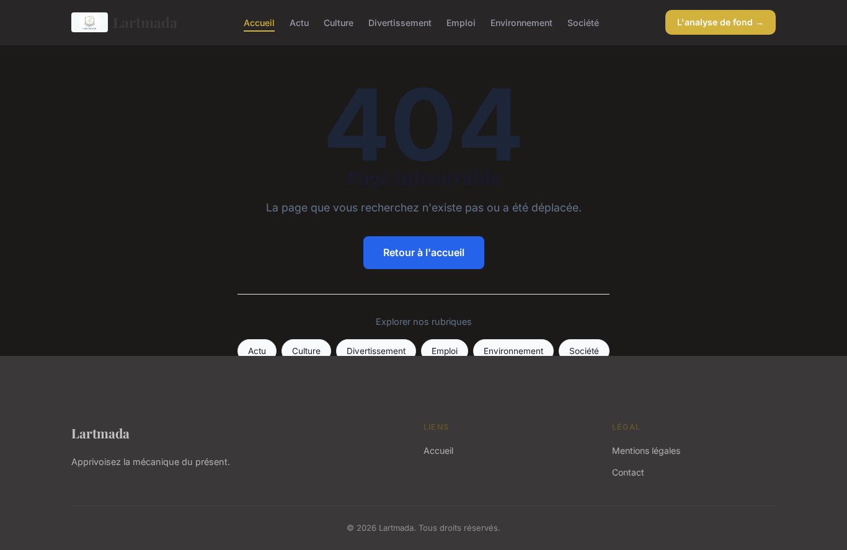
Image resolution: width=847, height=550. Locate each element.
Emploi (461, 22)
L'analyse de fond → (720, 22)
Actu (299, 22)
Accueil (259, 22)
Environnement (521, 22)
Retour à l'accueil (423, 252)
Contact (628, 472)
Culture (338, 22)
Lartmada (145, 22)
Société (583, 22)
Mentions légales (646, 450)
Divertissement (400, 22)
